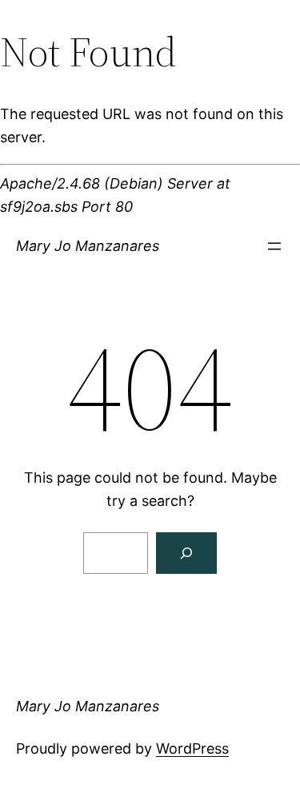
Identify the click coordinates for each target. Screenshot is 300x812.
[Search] (186, 553)
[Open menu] (274, 246)
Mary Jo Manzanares (87, 245)
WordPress (192, 748)
